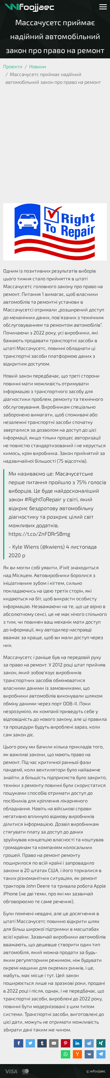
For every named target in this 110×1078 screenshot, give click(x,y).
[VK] (89, 1054)
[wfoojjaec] (29, 7)
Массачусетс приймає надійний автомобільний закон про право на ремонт (55, 36)
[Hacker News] (77, 1054)
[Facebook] (18, 1043)
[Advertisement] (55, 145)
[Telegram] (101, 1054)
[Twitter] (30, 1043)
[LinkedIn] (77, 1043)
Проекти (12, 66)
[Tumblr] (42, 1043)
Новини (37, 66)
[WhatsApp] (65, 1054)
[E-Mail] (53, 1043)
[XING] (101, 1043)
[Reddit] (89, 1043)
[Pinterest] (65, 1043)
